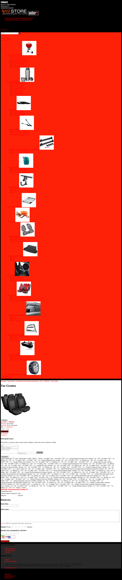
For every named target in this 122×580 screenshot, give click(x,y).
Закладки (8, 552)
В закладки (4, 433)
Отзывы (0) (24, 489)
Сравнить (4, 435)
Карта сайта (8, 577)
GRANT (47, 381)
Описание (4, 489)
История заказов (10, 550)
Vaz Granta (54, 381)
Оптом (7, 559)
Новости (7, 376)
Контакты (8, 378)
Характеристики (13, 489)
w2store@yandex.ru (11, 568)
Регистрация (11, 4)
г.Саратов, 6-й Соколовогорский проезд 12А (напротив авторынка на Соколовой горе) (19, 19)
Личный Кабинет (10, 548)
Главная (3, 381)
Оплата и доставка (11, 561)
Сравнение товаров (7, 8)
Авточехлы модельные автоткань (27, 381)
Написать (10, 427)
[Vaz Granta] (15, 418)
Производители (10, 576)
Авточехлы (11, 381)
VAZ (41, 381)
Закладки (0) (5, 6)
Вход (2, 4)
